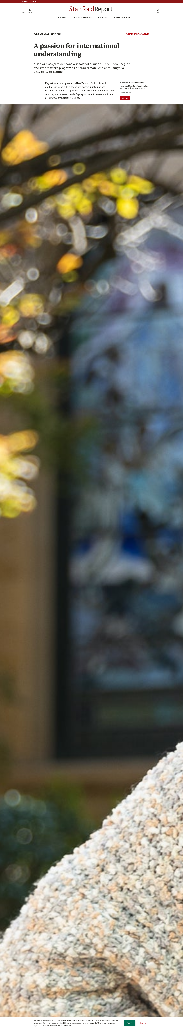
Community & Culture (137, 33)
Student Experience (122, 17)
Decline (143, 1023)
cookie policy (66, 1025)
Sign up (125, 98)
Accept (129, 1023)
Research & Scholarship (82, 17)
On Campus (102, 17)
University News (59, 17)
